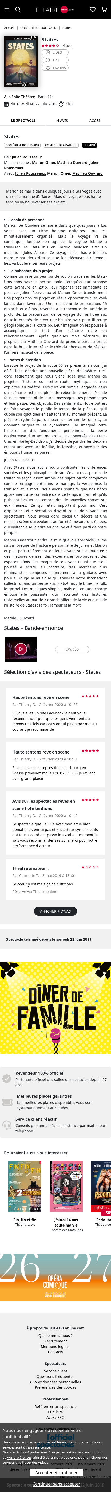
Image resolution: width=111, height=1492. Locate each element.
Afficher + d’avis (55, 911)
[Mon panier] (104, 10)
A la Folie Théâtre (19, 96)
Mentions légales (55, 1346)
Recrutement (55, 1341)
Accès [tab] (94, 120)
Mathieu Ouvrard (87, 173)
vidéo (57, 52)
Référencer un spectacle (56, 1406)
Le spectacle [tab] (23, 120)
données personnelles (62, 1381)
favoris (59, 68)
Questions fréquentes (55, 1376)
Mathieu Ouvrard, (73, 162)
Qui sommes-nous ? (55, 1335)
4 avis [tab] (62, 120)
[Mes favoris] (93, 10)
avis (56, 60)
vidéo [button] (74, 649)
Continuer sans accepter (56, 1484)
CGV (33, 1381)
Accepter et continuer (56, 1472)
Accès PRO (55, 1417)
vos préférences (19, 1457)
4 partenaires (37, 1452)
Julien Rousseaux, (30, 173)
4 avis (68, 45)
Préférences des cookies (55, 1387)
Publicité (55, 1411)
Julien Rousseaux (27, 156)
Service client (55, 1371)
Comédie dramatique (61, 145)
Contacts (55, 1351)
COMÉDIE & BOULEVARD (22, 145)
